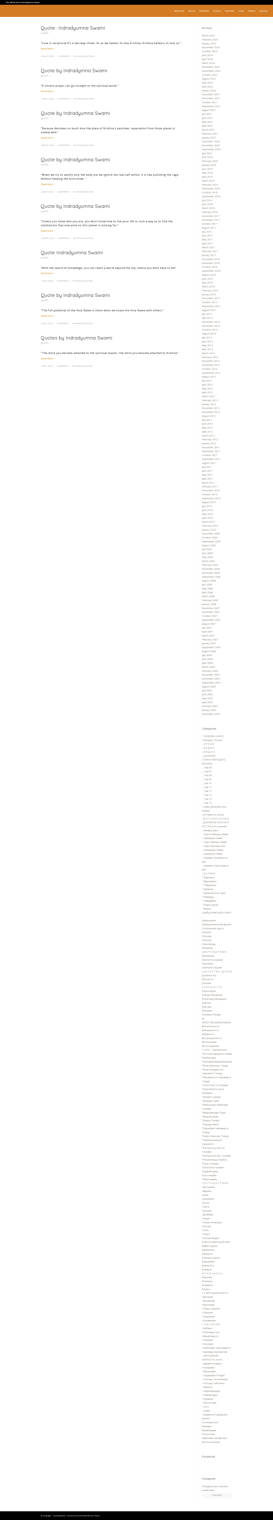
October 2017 (209, 223)
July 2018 (207, 200)
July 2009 (207, 549)
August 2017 (209, 227)
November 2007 (211, 611)
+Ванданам (208, 1300)
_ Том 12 (207, 790)
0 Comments (64, 56)
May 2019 (207, 172)
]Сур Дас (207, 1006)
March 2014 (208, 353)
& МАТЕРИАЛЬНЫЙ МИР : (217, 1242)
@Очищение (209, 1041)
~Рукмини (207, 1398)
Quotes (44, 33)
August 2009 (209, 545)
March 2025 (208, 35)
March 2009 (208, 561)
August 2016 (209, 274)
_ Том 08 (207, 775)
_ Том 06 (207, 767)
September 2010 (211, 498)
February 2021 (210, 133)
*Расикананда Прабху (214, 1159)
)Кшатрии (207, 963)
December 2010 (211, 490)
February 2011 (210, 486)
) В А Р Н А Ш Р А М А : (214, 951)
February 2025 (210, 39)
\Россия (206, 1226)
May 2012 (207, 427)
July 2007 (207, 627)
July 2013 (207, 380)
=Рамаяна (207, 1339)
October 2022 (209, 74)
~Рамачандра (209, 1394)
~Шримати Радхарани (215, 1414)
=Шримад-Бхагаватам (214, 1351)
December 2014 (211, 321)
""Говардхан (209, 885)
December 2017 (211, 216)
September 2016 (211, 270)
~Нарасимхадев (211, 1390)
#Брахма (207, 1277)
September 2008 (211, 576)
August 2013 (209, 376)
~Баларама (208, 1367)
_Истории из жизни (213, 814)
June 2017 (207, 235)
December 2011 (211, 447)
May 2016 (207, 282)
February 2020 (210, 161)
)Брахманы (208, 955)
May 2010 (207, 514)
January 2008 (209, 604)
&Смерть (207, 1269)
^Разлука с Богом (212, 740)
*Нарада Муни (210, 1124)
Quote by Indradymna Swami (74, 70)
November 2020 (211, 145)
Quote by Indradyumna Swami (75, 113)
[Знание (206, 983)
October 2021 (209, 102)
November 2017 (211, 219)
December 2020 (211, 141)
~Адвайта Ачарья (211, 1363)
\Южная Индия (210, 1238)
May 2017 (207, 239)
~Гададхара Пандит (213, 1375)
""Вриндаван (209, 881)
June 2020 (207, 157)
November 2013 (211, 364)
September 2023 (211, 70)
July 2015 (207, 313)
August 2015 (209, 310)
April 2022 (207, 86)
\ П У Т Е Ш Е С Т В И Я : (215, 1183)
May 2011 (207, 474)
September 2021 (211, 106)
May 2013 (207, 388)
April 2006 (207, 662)
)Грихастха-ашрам (212, 959)
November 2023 (211, 66)
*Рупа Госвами (210, 1163)
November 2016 (211, 263)
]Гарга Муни (209, 991)
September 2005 (211, 682)
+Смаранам (208, 1316)
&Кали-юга (208, 1265)
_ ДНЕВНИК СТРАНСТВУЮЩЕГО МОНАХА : (213, 759)
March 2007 (208, 635)
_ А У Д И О (208, 747)
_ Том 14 (207, 798)
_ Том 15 (207, 802)
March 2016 (208, 286)
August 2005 (209, 686)
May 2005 (207, 698)
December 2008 (211, 568)
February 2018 (210, 212)
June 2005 (207, 694)
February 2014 (210, 357)
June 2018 (207, 204)
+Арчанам (207, 1296)
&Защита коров (211, 1257)
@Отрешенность (212, 1038)
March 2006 (208, 666)
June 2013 (207, 384)
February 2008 (210, 600)
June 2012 (207, 423)
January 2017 (209, 255)
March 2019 (208, 180)
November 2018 (211, 188)
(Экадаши (207, 947)
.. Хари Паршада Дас (213, 845)
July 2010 (207, 506)
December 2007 (211, 608)
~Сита (205, 1406)
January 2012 (209, 443)
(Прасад (206, 940)
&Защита (207, 1253)
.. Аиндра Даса (210, 830)
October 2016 (209, 266)
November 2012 (211, 412)
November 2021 (211, 98)
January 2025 (209, 43)
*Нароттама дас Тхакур (215, 1136)
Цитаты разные (211, 1441)
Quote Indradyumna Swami (72, 253)
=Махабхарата (210, 1336)
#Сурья (206, 1289)
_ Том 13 (207, 794)
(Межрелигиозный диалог (217, 924)
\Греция (206, 1210)
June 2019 (207, 168)
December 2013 (211, 360)
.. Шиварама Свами (212, 849)
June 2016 (207, 278)
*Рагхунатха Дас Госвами (216, 1155)
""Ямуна (206, 908)
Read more (47, 48)
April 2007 (207, 631)
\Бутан (206, 1202)
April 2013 (207, 392)
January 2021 (209, 137)
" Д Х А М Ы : (209, 873)
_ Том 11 (207, 787)
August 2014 (209, 333)
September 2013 (211, 372)
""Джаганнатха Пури (213, 893)
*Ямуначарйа (209, 1179)
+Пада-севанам (211, 1308)
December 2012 (211, 408)
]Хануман (207, 1010)
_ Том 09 (207, 779)
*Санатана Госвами (213, 1167)
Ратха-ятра (208, 1434)
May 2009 (207, 557)
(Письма (206, 936)
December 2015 (211, 298)
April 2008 (207, 592)
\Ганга (205, 1206)
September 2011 (211, 459)
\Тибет (206, 1234)
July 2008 (207, 584)
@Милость (208, 1034)
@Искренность (210, 1030)
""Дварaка (207, 889)
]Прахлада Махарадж (214, 998)
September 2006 (211, 647)
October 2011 (209, 455)
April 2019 (207, 176)
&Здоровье (208, 1261)
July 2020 (207, 153)
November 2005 (211, 678)
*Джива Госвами (211, 1096)
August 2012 (209, 415)
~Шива (206, 1410)
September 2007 (211, 619)
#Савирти (207, 1285)
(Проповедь (209, 944)
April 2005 (207, 702)
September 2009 (211, 541)
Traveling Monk (59, 1515)
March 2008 (208, 596)
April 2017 (207, 243)
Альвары (207, 1426)
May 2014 (207, 345)
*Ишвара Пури (210, 1100)
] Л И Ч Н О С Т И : (212, 987)
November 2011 (211, 451)
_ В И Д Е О (208, 751)
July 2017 (207, 231)
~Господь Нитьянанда (215, 1379)
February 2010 (210, 525)
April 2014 (207, 349)
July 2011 (207, 466)
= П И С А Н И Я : (211, 1324)
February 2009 (210, 564)
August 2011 (209, 463)
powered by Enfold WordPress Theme (83, 1515)
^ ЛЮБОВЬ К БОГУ (213, 736)
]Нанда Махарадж (212, 994)
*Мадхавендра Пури (214, 1112)
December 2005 (211, 674)
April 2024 (207, 59)
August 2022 (209, 78)
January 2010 (209, 529)
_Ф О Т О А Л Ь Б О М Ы (215, 818)
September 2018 (211, 196)
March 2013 (208, 396)
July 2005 (207, 690)
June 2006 (207, 659)
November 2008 (211, 572)
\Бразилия (208, 1198)
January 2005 (209, 710)
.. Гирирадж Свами (212, 838)
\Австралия (208, 1187)
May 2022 (207, 82)
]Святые (206, 1002)
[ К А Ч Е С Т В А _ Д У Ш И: (217, 971)
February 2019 (210, 184)
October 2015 (209, 302)
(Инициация (209, 920)
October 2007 (209, 615)
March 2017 (208, 247)
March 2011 (208, 482)
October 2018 (209, 192)
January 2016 (209, 294)
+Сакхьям (207, 1312)
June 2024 (207, 55)
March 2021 (208, 129)
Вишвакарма (209, 1430)
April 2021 (207, 125)
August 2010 (209, 502)
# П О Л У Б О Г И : (212, 1273)
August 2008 (209, 580)
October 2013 (209, 368)
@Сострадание (210, 1045)
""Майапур (208, 896)
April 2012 (207, 431)
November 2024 (211, 47)
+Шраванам (208, 1320)
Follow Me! (217, 1495)
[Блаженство (209, 975)
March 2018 (208, 208)
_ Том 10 (207, 783)
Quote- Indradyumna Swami (73, 28)
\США (205, 1230)
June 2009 (207, 553)
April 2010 (207, 517)
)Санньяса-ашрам (212, 967)
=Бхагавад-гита (211, 1332)
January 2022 (209, 90)
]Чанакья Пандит (211, 1014)
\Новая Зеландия (212, 1222)
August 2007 (209, 623)
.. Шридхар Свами (212, 853)
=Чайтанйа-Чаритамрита (216, 1347)
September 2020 (211, 149)
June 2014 (207, 341)
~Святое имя (209, 1402)
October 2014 (209, 329)
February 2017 (210, 251)
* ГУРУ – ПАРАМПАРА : (215, 1049)
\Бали (205, 1194)
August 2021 (209, 110)
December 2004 (211, 713)
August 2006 (209, 651)
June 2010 (207, 510)
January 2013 (209, 404)
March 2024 (208, 62)
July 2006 (207, 655)
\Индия (206, 1218)
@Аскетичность (211, 1026)
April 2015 (207, 317)
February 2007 (210, 639)
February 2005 (210, 706)
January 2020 (209, 165)
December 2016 (211, 259)
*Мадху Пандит (211, 1120)
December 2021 (211, 94)
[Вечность (208, 979)
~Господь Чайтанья (213, 1383)
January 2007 (209, 643)
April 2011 (207, 478)
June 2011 (207, 470)
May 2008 (207, 588)
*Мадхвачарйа (210, 1116)
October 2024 (209, 51)
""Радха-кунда (210, 904)
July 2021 (207, 113)
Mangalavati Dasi (85, 56)
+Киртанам (208, 1304)
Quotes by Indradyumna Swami (76, 338)
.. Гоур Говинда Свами (214, 841)
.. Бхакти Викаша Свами (215, 834)
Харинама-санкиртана (214, 1438)
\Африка (206, 1191)
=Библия (207, 1328)
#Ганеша (207, 1281)
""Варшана (208, 877)
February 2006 (210, 670)
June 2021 (207, 117)
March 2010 (208, 521)
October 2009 (209, 537)
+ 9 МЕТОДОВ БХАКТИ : (215, 1292)
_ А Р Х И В (208, 743)
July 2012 (207, 419)
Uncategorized (210, 1422)
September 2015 (211, 306)
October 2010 (209, 494)
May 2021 (207, 121)
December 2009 (211, 533)
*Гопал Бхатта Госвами (215, 1085)
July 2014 (207, 337)
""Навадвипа (209, 900)
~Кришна (207, 1387)
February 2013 (210, 400)
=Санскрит (208, 1343)
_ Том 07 (207, 771)
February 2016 (210, 290)
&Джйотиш (208, 1249)
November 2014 (211, 325)
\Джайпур (207, 1214)
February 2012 (210, 439)
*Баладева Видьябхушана (217, 1061)
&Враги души (209, 1245)
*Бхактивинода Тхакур (215, 1065)
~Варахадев (209, 1371)
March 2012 (208, 435)
